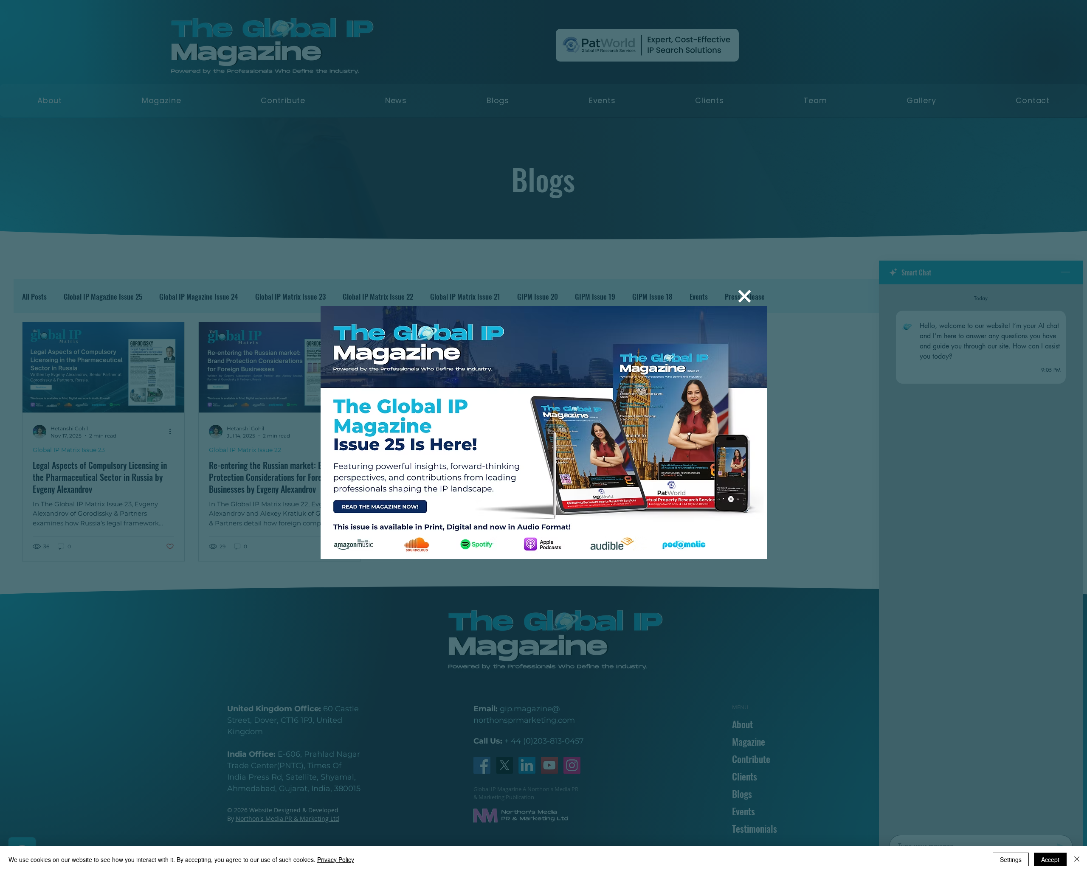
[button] (745, 296)
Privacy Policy (335, 859)
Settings (1011, 859)
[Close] (1077, 859)
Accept (1050, 859)
